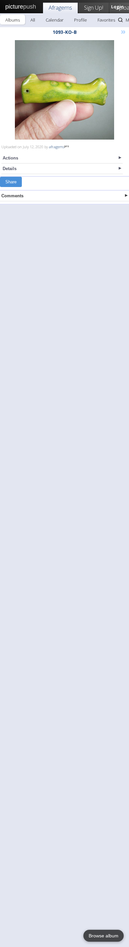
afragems (56, 146)
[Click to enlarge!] (64, 90)
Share (11, 181)
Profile (80, 20)
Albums (12, 20)
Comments (12, 195)
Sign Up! (93, 7)
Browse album (103, 935)
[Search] (120, 20)
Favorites (106, 20)
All (32, 20)
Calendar (55, 20)
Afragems (60, 7)
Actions (10, 158)
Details (10, 168)
